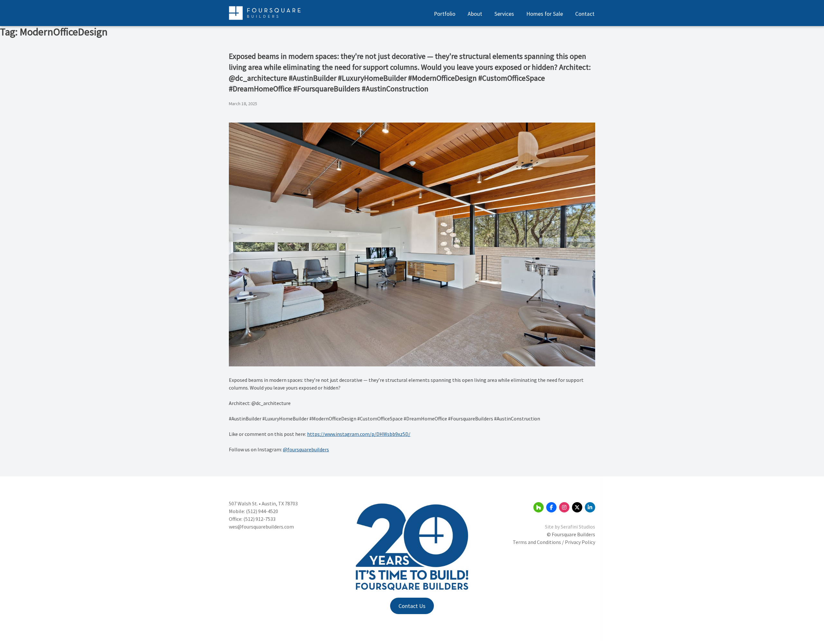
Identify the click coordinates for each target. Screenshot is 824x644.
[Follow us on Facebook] (551, 507)
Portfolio (444, 13)
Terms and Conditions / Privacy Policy (554, 542)
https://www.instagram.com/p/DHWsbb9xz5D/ (358, 434)
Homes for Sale (544, 13)
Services (504, 13)
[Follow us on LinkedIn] (590, 507)
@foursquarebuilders (306, 449)
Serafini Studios (578, 526)
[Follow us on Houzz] (538, 507)
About (475, 13)
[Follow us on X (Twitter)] (577, 507)
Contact (585, 13)
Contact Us (412, 606)
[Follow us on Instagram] (564, 507)
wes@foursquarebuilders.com (261, 526)
